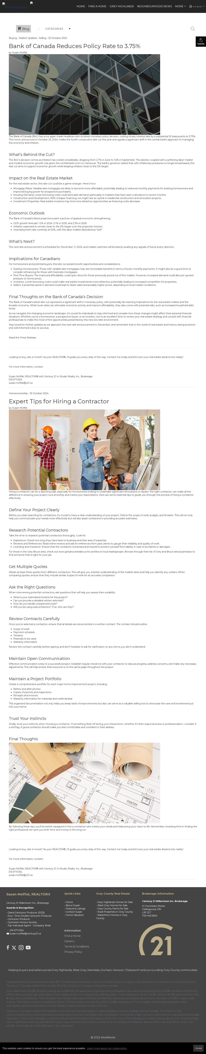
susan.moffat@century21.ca (25, 933)
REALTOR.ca (66, 1002)
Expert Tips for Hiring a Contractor (59, 401)
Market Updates (28, 38)
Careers (69, 941)
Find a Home (97, 6)
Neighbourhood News (154, 6)
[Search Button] (192, 28)
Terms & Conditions (76, 946)
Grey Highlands (122, 6)
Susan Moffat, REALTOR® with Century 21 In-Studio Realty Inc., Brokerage (51, 376)
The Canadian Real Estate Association (157, 1002)
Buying (13, 38)
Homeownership (18, 393)
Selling (42, 38)
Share (200, 44)
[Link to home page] (16, 6)
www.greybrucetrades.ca (72, 551)
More (181, 8)
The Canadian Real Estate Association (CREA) (67, 998)
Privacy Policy (73, 951)
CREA (190, 991)
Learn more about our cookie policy (107, 1048)
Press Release (28, 337)
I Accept (198, 1048)
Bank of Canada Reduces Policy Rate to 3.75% (74, 45)
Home (81, 6)
